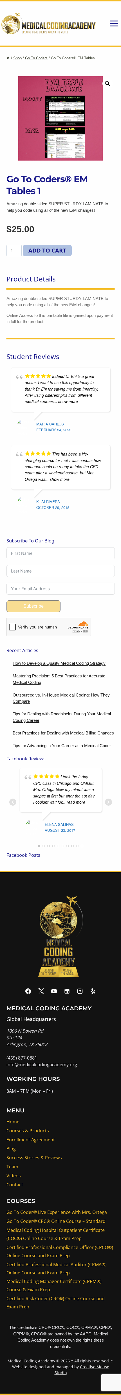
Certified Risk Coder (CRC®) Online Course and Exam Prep (55, 1302)
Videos (13, 1176)
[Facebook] (28, 991)
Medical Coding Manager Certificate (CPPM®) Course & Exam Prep (54, 1285)
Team (12, 1167)
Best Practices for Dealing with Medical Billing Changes (63, 733)
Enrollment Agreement (30, 1140)
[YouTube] (54, 991)
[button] (107, 83)
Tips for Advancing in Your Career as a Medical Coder (62, 745)
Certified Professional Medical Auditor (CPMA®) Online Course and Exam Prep (56, 1268)
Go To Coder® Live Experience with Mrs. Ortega (56, 1212)
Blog (11, 1149)
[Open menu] (113, 23)
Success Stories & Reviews (34, 1158)
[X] (41, 991)
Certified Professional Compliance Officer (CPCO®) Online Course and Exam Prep (59, 1251)
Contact (14, 1185)
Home (12, 1122)
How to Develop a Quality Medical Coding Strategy (59, 663)
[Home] (8, 58)
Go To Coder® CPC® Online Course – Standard (56, 1221)
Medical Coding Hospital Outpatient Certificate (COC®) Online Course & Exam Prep (55, 1234)
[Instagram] (80, 991)
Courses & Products (27, 1131)
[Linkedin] (67, 991)
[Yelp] (92, 991)
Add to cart (47, 250)
